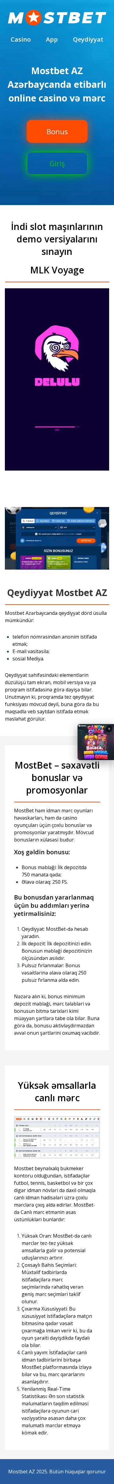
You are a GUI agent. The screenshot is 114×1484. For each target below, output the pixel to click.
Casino (21, 39)
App (52, 39)
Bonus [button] (57, 131)
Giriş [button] (57, 163)
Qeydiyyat (88, 39)
